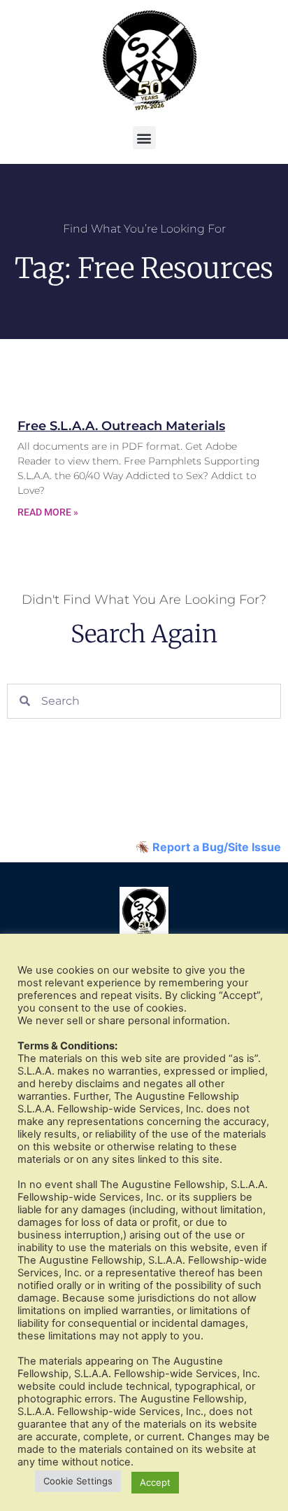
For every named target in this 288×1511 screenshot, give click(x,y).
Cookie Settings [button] (78, 1480)
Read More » (47, 512)
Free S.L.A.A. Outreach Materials (121, 426)
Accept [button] (155, 1482)
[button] (144, 137)
